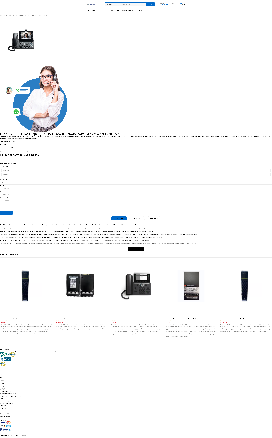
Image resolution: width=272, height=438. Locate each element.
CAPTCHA (2, 210)
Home (1, 15)
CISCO (5, 15)
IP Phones (10, 15)
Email (4, 185)
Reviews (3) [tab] (154, 218)
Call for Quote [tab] (137, 218)
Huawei (5, 316)
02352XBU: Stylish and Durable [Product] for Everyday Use (127, 318)
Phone (4, 180)
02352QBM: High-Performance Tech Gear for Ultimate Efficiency (19, 318)
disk (2, 316)
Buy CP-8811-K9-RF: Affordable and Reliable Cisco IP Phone (73, 318)
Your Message (6, 197)
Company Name (4, 191)
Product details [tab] (119, 218)
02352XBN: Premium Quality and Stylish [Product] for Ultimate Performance (186, 318)
